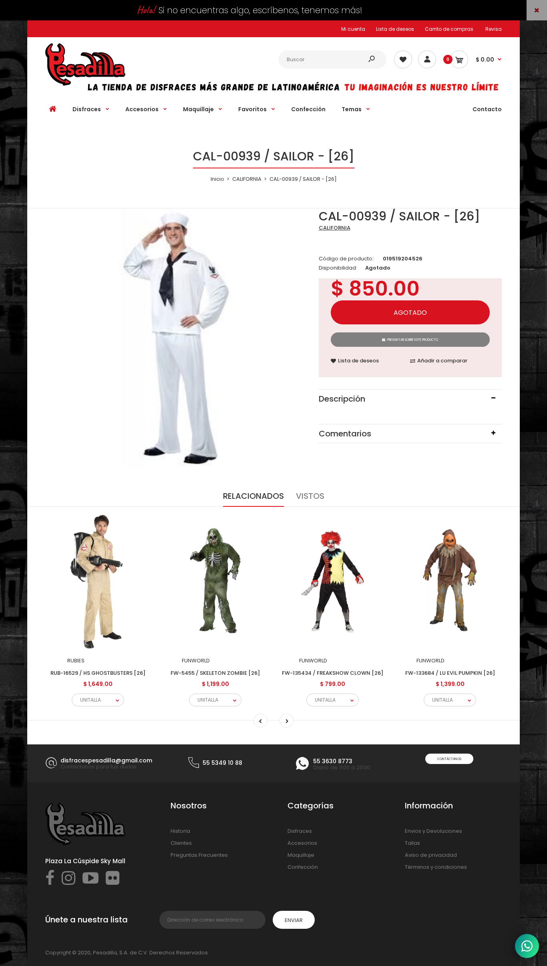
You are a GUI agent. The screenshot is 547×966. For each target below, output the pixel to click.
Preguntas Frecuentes (199, 855)
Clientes (181, 843)
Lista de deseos (395, 29)
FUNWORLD (196, 660)
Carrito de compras (449, 29)
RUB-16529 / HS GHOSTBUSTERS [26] (97, 673)
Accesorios (302, 843)
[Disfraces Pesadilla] (85, 84)
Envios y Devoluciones (433, 831)
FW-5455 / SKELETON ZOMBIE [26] (215, 673)
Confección (303, 867)
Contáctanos (449, 759)
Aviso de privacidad (431, 855)
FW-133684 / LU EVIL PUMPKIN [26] (450, 673)
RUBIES (75, 660)
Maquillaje (301, 855)
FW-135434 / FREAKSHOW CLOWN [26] (332, 673)
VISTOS (310, 496)
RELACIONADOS (253, 496)
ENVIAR (294, 920)
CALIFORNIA (334, 228)
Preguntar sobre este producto (412, 340)
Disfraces (300, 831)
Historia (180, 831)
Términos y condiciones (436, 867)
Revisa (493, 29)
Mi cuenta (353, 29)
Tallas (412, 843)
